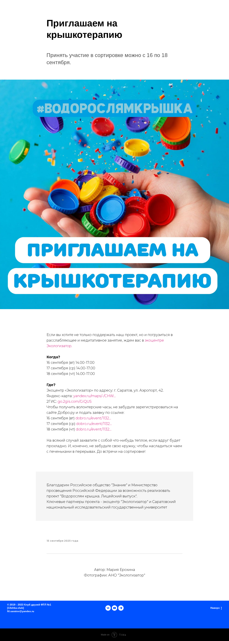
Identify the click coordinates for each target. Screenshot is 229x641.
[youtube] (114, 608)
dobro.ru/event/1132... (93, 418)
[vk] (108, 608)
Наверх (215, 607)
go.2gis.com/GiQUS (75, 401)
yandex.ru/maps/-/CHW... (94, 396)
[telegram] (121, 608)
